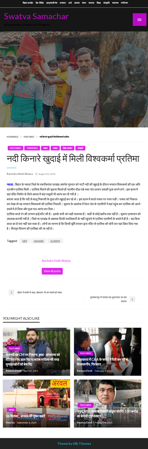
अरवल (11, 410)
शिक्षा (99, 2)
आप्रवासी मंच (51, 2)
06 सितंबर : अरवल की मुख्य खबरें (25, 416)
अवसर (77, 2)
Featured (29, 136)
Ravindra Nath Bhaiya (20, 173)
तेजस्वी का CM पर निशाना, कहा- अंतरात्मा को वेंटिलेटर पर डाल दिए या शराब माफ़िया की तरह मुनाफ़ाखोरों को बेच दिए (33, 359)
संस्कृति (106, 2)
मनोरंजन (124, 2)
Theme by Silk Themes (74, 444)
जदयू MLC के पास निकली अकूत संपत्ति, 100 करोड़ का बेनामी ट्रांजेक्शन (107, 413)
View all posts (52, 271)
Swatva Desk (14, 370)
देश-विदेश (40, 2)
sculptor (55, 241)
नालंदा (55, 148)
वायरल (91, 2)
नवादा (45, 148)
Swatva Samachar (36, 16)
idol (24, 241)
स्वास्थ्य (115, 2)
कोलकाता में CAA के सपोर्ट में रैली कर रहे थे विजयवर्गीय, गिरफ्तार (102, 361)
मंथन (84, 2)
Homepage (12, 136)
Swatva (10, 422)
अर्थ (70, 2)
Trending (32, 148)
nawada (39, 241)
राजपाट (63, 2)
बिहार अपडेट (28, 2)
